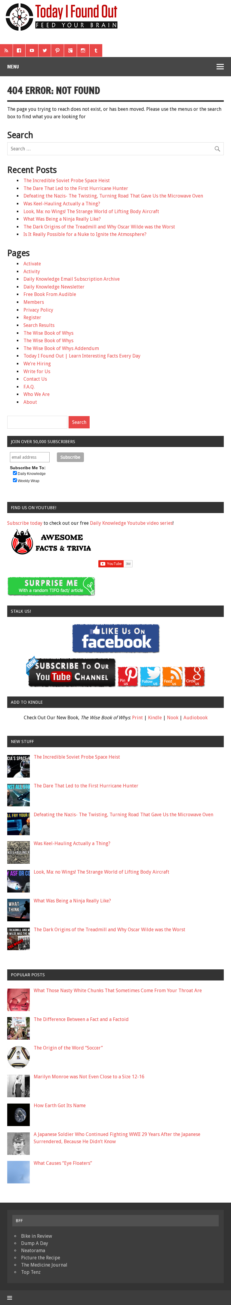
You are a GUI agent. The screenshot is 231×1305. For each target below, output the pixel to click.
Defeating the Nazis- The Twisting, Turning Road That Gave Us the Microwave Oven (113, 196)
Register (32, 317)
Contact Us (35, 379)
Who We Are (36, 394)
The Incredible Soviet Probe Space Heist (66, 180)
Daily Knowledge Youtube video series (131, 523)
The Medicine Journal (44, 1265)
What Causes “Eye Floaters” (63, 1163)
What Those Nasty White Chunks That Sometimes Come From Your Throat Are (118, 990)
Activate (32, 264)
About (30, 402)
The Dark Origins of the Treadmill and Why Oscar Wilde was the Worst (99, 227)
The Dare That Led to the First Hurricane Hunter (75, 188)
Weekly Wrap (28, 481)
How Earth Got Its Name (60, 1105)
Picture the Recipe (40, 1258)
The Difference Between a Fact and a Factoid (81, 1019)
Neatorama (33, 1250)
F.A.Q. (29, 387)
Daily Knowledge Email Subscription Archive (71, 279)
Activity (31, 271)
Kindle (155, 717)
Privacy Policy (38, 310)
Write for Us (36, 371)
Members (33, 302)
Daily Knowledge (32, 474)
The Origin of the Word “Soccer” (68, 1048)
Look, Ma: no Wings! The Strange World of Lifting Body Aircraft (91, 211)
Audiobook (195, 717)
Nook (172, 717)
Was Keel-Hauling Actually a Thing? (61, 204)
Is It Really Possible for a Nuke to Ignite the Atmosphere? (84, 234)
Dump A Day (34, 1243)
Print (137, 717)
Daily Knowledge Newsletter (54, 287)
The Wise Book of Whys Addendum (61, 348)
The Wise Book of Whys (48, 333)
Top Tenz (31, 1272)
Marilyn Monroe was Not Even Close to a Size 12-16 (89, 1077)
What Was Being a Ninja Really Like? (62, 219)
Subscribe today (24, 523)
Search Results (38, 325)
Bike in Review (36, 1236)
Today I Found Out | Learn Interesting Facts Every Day (81, 356)
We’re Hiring (37, 364)
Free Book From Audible (49, 294)
